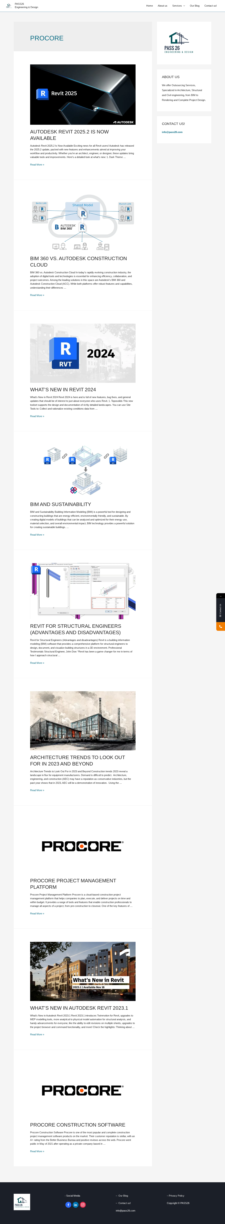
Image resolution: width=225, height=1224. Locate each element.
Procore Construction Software (77, 1125)
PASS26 (19, 3)
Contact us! (210, 5)
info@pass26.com (172, 132)
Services (177, 5)
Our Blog (194, 5)
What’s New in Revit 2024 (63, 389)
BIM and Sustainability (60, 504)
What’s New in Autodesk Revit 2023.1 (79, 1008)
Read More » (37, 164)
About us (162, 5)
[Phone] (220, 626)
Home (149, 5)
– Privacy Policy (176, 1195)
